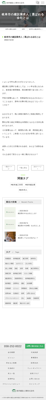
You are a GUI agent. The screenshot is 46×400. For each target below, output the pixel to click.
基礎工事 (8, 273)
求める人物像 (33, 288)
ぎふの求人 (28, 263)
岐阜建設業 (16, 258)
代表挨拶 (8, 288)
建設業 (15, 303)
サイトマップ (34, 384)
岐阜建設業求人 (30, 278)
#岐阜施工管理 (17, 185)
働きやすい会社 (24, 303)
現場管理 (36, 298)
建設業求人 (8, 278)
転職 (26, 268)
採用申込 (16, 283)
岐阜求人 (33, 258)
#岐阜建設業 (30, 185)
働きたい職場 (9, 263)
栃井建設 (8, 283)
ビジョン (16, 288)
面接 (16, 268)
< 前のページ (8, 168)
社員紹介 (16, 293)
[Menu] (42, 2)
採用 (21, 268)
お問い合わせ (31, 293)
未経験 (29, 298)
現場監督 (8, 258)
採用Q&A (8, 293)
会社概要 (29, 283)
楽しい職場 (8, 268)
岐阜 (22, 293)
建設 (22, 283)
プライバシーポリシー (12, 298)
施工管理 (25, 258)
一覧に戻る (23, 168)
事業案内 (24, 288)
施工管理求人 (35, 268)
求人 (22, 298)
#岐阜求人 (23, 190)
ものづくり (19, 263)
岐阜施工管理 (17, 273)
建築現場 (8, 303)
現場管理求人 (19, 278)
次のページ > (37, 168)
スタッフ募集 (28, 273)
